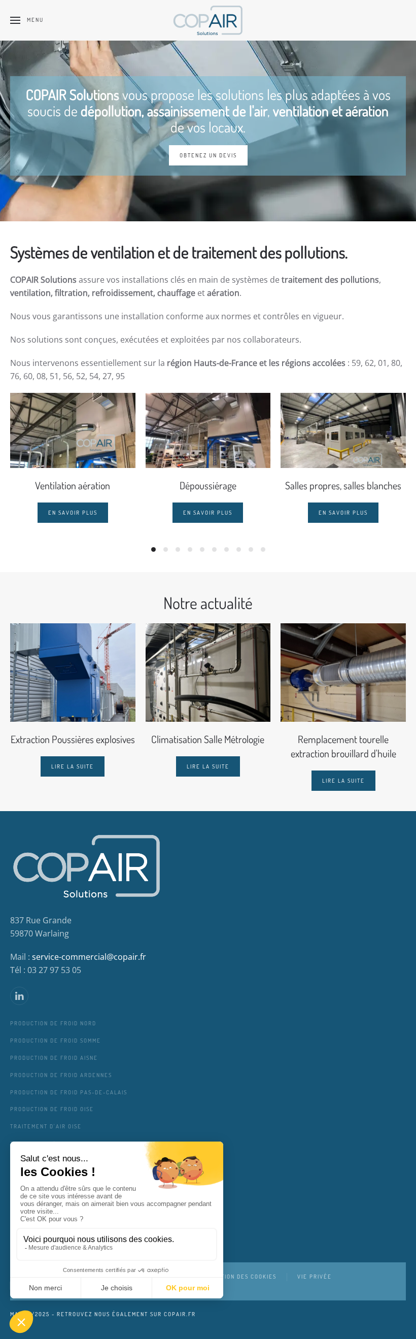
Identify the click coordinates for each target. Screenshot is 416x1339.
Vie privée (314, 1276)
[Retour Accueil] (208, 20)
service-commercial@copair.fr (89, 956)
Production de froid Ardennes (61, 1075)
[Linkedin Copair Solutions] (19, 996)
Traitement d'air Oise (46, 1126)
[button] (27, 20)
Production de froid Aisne (54, 1057)
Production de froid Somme (55, 1040)
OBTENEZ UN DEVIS (208, 155)
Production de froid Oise (52, 1109)
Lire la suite (72, 766)
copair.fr (180, 1314)
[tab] (153, 549)
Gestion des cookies (243, 1276)
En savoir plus (72, 512)
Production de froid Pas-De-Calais (68, 1092)
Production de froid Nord (53, 1023)
